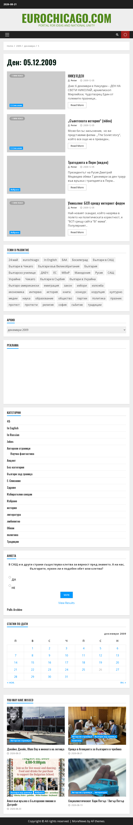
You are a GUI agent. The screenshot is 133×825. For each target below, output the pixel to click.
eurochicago (31, 260)
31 (66, 677)
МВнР (66, 273)
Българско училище (22, 273)
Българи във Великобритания (58, 266)
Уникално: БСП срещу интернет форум (36, 218)
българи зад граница (19, 474)
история (52, 292)
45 (8, 421)
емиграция (51, 285)
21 (15, 670)
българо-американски (24, 285)
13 (117, 655)
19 (100, 662)
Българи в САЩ (103, 260)
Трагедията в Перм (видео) (36, 175)
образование (44, 298)
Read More (77, 105)
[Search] (117, 34)
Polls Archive (14, 610)
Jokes (10, 442)
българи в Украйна (83, 279)
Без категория (15, 467)
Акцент (11, 460)
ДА (14, 579)
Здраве (11, 487)
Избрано (15, 189)
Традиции (13, 541)
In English (50, 260)
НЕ (13, 588)
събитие (77, 305)
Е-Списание (16, 105)
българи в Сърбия (52, 279)
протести (31, 305)
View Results (66, 603)
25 (83, 670)
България (90, 266)
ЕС (55, 273)
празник (116, 298)
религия (48, 305)
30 (49, 677)
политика (98, 298)
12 (100, 655)
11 (83, 655)
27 (117, 670)
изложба (97, 285)
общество (65, 298)
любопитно (13, 521)
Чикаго (30, 279)
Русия (99, 273)
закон (68, 285)
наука (26, 298)
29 (32, 677)
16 (49, 662)
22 (32, 670)
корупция (98, 292)
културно (116, 292)
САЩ (111, 273)
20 (117, 662)
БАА (64, 260)
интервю (35, 292)
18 (83, 662)
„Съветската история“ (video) (36, 133)
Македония (82, 273)
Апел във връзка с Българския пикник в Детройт (36, 777)
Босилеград (80, 260)
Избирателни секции (19, 494)
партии (82, 298)
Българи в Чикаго (21, 266)
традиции (94, 305)
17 (66, 662)
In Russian (13, 435)
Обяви (10, 528)
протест (14, 305)
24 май (13, 260)
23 (49, 670)
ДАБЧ (44, 273)
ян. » (123, 682)
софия (62, 305)
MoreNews (79, 821)
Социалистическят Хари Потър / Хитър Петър (97, 777)
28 (15, 677)
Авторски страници (18, 448)
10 (66, 655)
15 (32, 662)
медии (13, 298)
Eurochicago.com (67, 17)
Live (125, 34)
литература (14, 514)
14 (15, 662)
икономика (16, 292)
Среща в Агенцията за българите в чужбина (97, 726)
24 (66, 670)
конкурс (81, 292)
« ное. (11, 682)
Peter (73, 80)
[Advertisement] (33, 378)
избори (82, 285)
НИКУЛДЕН (36, 90)
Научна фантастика (22, 454)
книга (66, 292)
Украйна (14, 279)
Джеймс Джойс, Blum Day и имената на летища (36, 726)
